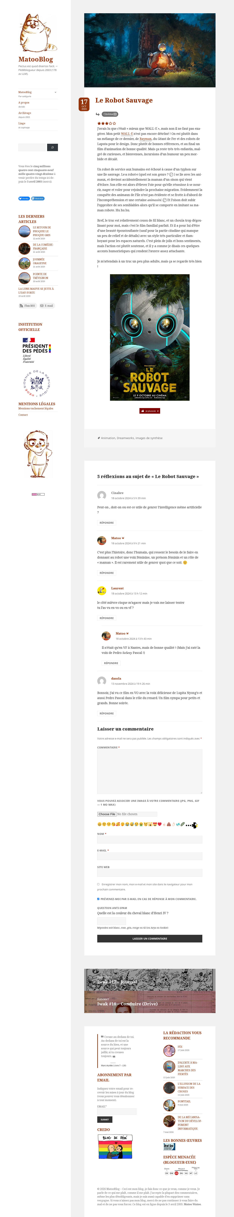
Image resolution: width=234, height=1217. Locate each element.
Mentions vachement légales (35, 408)
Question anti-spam (112, 908)
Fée (180, 1047)
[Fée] (169, 1051)
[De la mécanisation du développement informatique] (169, 1121)
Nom (101, 834)
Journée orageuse (39, 261)
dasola (116, 678)
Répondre (107, 522)
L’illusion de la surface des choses (189, 1087)
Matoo (116, 538)
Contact (23, 415)
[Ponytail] (169, 1105)
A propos (23, 104)
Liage (24, 125)
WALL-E (127, 134)
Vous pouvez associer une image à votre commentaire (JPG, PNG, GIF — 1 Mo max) (148, 802)
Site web (103, 867)
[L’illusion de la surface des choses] (169, 1088)
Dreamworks (125, 438)
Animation (108, 438)
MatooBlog (35, 59)
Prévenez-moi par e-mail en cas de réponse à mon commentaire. (149, 899)
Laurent (117, 588)
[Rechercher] (52, 147)
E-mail (103, 850)
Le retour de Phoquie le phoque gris (42, 231)
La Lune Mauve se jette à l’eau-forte (36, 290)
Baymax (146, 139)
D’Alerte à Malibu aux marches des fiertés (188, 1068)
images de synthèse (149, 438)
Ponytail (184, 1101)
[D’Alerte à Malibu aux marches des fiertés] (169, 1067)
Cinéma (108, 114)
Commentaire (108, 747)
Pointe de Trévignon (40, 276)
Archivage (24, 115)
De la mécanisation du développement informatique (190, 1122)
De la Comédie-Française (43, 246)
